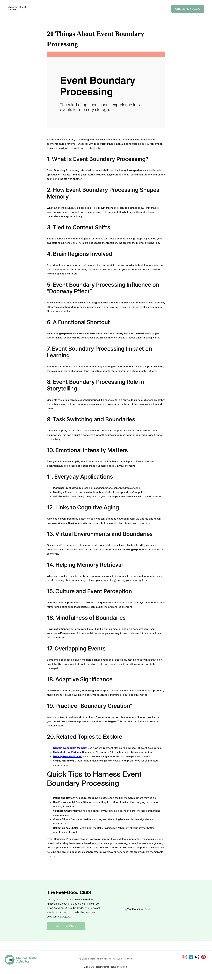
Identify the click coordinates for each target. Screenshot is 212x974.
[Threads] (197, 955)
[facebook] (191, 955)
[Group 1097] (21, 955)
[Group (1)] (203, 955)
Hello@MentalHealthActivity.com (112, 966)
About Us (89, 966)
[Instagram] (185, 955)
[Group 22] (18, 6)
